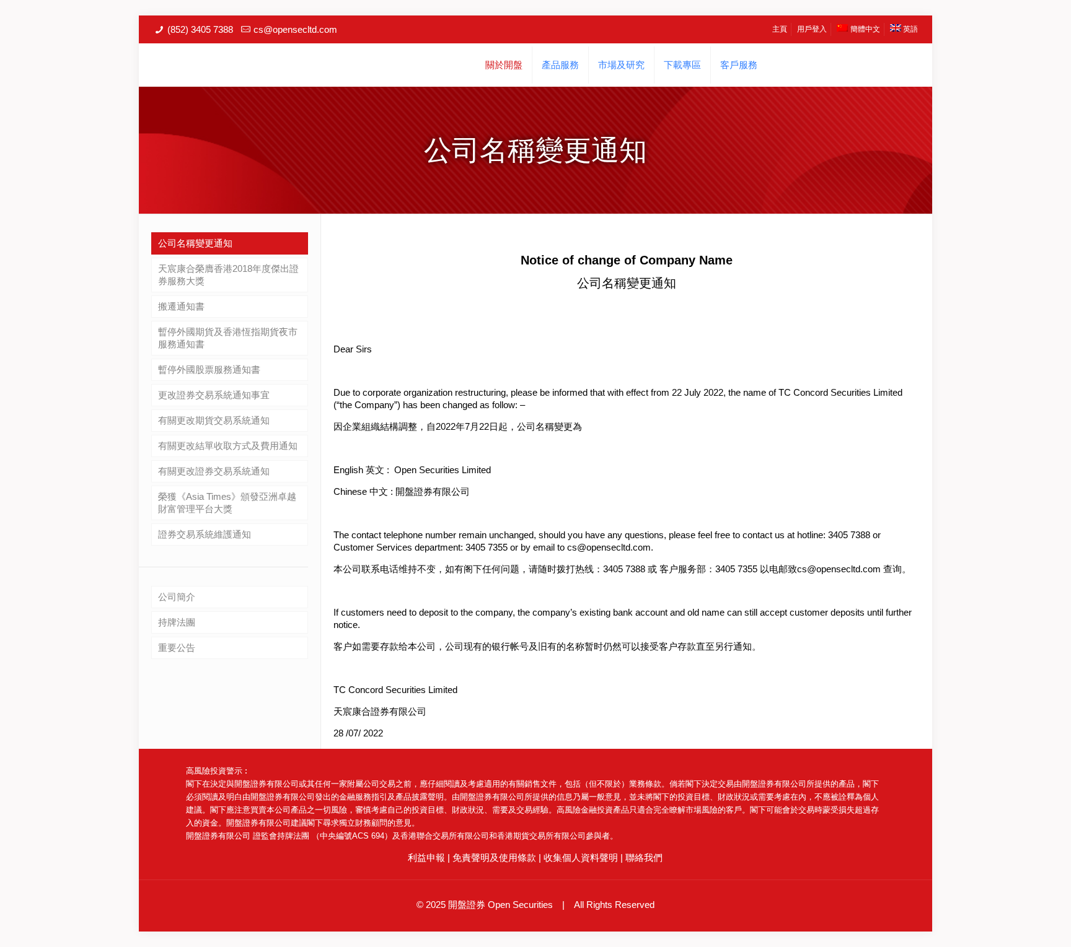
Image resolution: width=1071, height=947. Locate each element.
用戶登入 (812, 29)
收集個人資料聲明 (581, 857)
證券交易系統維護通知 (204, 534)
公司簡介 (176, 596)
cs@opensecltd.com (295, 29)
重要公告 (176, 647)
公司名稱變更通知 (195, 243)
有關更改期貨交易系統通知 (214, 420)
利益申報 (426, 857)
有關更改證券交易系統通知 (214, 471)
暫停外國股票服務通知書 (209, 369)
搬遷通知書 (181, 306)
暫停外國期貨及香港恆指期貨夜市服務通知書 (228, 337)
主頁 (779, 29)
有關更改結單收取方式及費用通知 (228, 445)
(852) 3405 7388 (200, 29)
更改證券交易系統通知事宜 (214, 395)
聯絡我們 (644, 857)
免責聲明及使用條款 (494, 857)
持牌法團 (176, 622)
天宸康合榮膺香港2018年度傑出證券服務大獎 (228, 274)
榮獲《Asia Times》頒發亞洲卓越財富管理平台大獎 (227, 502)
